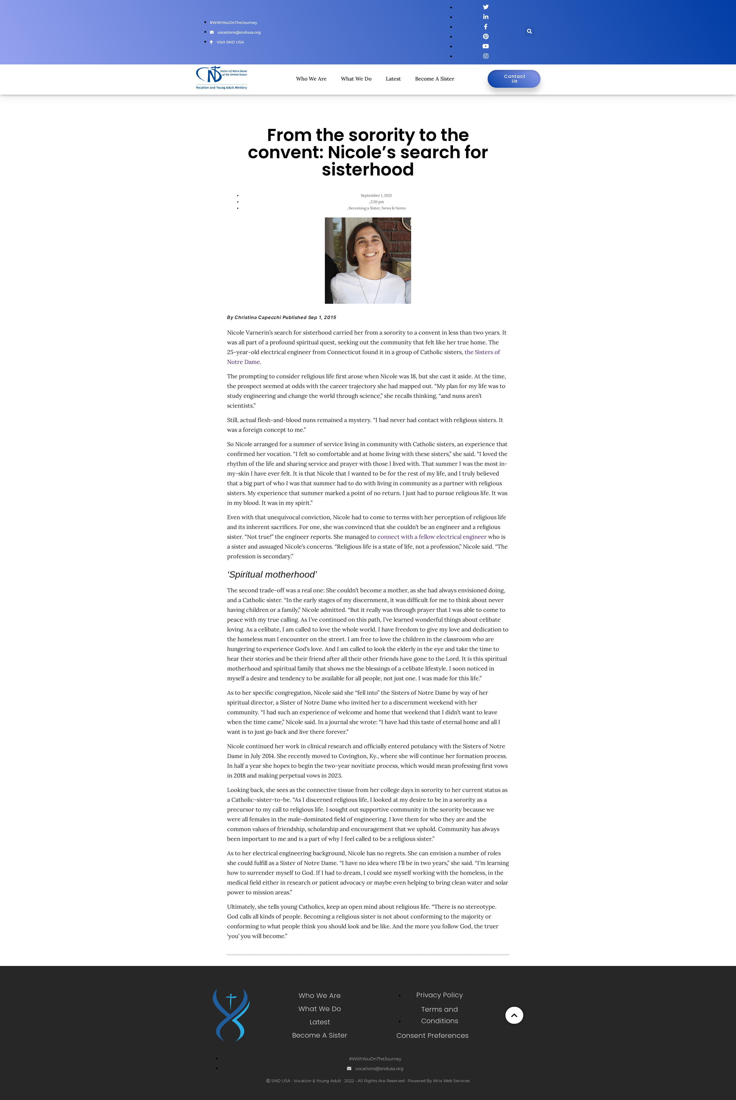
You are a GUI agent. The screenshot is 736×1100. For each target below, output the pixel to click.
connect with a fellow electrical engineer (432, 536)
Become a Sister (434, 78)
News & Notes (394, 208)
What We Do (356, 78)
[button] (530, 31)
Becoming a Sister (364, 208)
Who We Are (311, 78)
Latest (393, 78)
